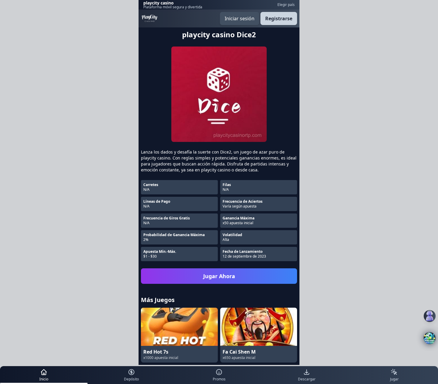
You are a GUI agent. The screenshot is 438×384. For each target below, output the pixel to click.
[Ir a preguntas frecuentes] (430, 316)
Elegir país (286, 4)
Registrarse (278, 18)
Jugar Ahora (219, 276)
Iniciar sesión (239, 18)
